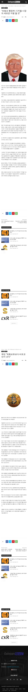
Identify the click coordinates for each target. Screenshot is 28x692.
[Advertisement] (14, 38)
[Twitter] (10, 20)
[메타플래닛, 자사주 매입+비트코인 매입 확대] (5, 233)
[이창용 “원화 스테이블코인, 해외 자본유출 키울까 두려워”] (5, 247)
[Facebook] (7, 20)
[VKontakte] (20, 679)
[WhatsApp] (16, 20)
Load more (13, 323)
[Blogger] (7, 679)
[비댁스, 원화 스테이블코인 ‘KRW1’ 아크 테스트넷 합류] (5, 240)
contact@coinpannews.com (13, 666)
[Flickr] (14, 679)
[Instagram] (17, 679)
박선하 (4, 16)
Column (6, 7)
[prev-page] (2, 252)
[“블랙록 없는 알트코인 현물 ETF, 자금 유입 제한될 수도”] (5, 318)
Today (6, 6)
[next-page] (4, 252)
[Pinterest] (13, 20)
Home (2, 6)
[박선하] (2, 17)
